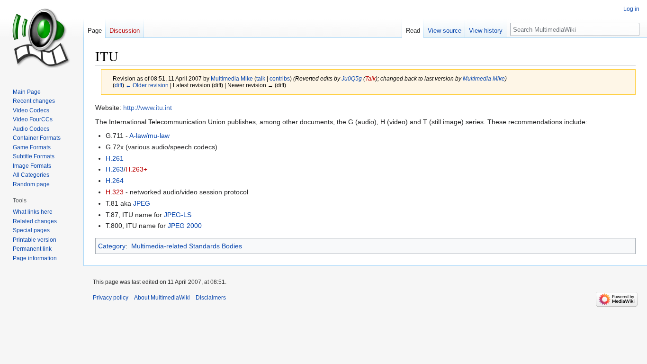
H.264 (115, 180)
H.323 (115, 192)
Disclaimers (211, 297)
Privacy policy (110, 297)
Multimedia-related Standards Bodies (186, 246)
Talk (370, 78)
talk (260, 78)
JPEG (141, 203)
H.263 (115, 169)
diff (118, 85)
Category (112, 246)
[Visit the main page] (42, 38)
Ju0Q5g (351, 78)
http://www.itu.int (147, 107)
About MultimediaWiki (162, 297)
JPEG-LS (177, 214)
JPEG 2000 (185, 225)
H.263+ (136, 169)
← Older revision (147, 85)
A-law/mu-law (149, 135)
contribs (280, 78)
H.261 (115, 158)
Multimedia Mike (484, 78)
